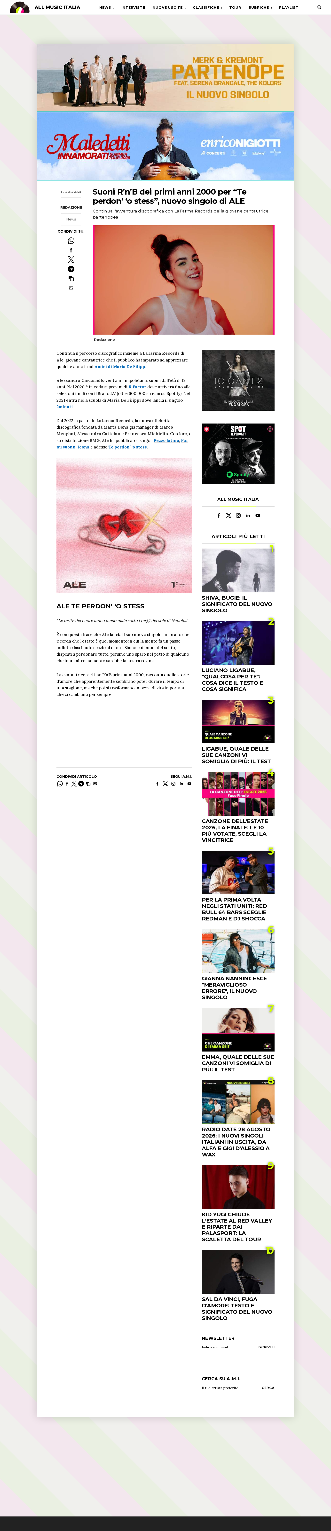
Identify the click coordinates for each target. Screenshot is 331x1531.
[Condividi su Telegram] (71, 269)
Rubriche (259, 7)
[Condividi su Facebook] (71, 250)
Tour (235, 7)
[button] (71, 278)
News (105, 7)
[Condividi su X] (71, 259)
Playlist (288, 7)
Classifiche (206, 7)
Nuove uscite (168, 7)
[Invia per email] (71, 288)
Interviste (133, 7)
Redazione (71, 207)
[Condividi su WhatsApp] (71, 240)
